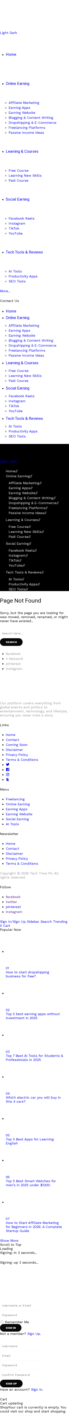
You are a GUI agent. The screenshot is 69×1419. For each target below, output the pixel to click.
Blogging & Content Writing (32, 498)
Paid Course (20, 537)
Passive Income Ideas (28, 513)
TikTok (15, 560)
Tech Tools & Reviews (25, 572)
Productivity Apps (24, 584)
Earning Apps (21, 488)
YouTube (17, 565)
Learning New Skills (26, 532)
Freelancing (15, 799)
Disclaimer (14, 750)
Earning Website (23, 493)
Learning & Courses (23, 520)
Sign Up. (34, 1334)
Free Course (20, 527)
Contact (12, 740)
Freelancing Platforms (28, 508)
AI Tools (16, 579)
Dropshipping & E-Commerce (34, 503)
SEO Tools (18, 589)
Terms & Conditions (22, 760)
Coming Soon (17, 745)
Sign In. (37, 1389)
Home (12, 471)
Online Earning (19, 476)
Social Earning (18, 543)
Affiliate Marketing (25, 483)
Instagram (18, 555)
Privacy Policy (17, 755)
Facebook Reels (23, 550)
